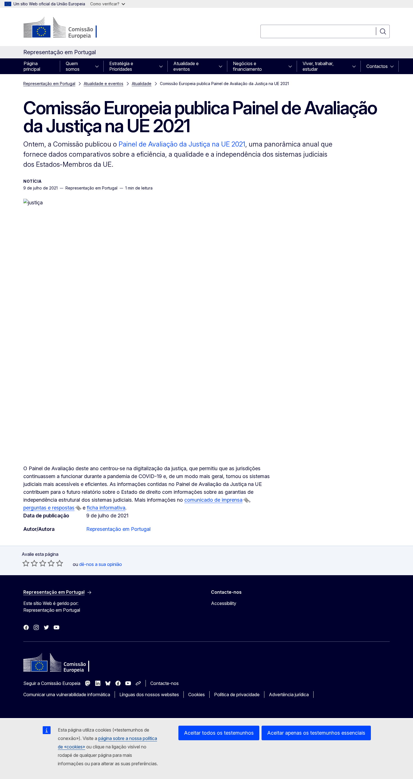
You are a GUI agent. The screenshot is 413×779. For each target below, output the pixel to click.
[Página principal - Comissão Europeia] (68, 28)
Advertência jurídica (289, 694)
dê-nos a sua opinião (100, 564)
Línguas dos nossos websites (149, 694)
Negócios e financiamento (247, 66)
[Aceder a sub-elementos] (98, 66)
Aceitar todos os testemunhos (219, 733)
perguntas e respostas (48, 508)
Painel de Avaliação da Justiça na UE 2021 (182, 144)
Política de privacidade (237, 694)
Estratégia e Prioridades (121, 66)
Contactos (377, 66)
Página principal (32, 66)
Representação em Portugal (49, 83)
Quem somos (73, 66)
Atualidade (141, 83)
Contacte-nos (164, 683)
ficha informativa (106, 508)
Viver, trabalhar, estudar (318, 66)
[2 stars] (30, 563)
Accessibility (223, 603)
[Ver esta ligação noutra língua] (246, 500)
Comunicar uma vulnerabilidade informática (66, 694)
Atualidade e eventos (186, 66)
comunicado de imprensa (213, 500)
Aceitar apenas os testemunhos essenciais (316, 733)
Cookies (196, 694)
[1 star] (26, 563)
